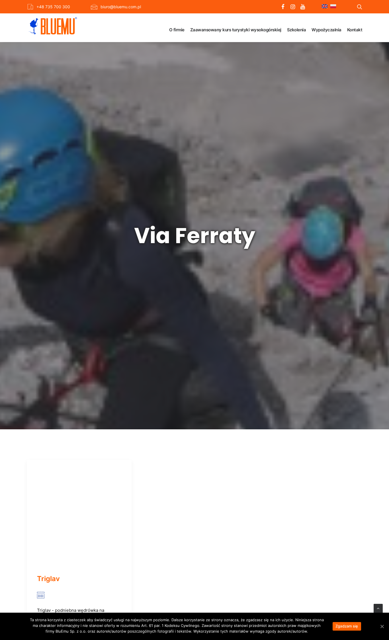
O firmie (177, 29)
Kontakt (355, 29)
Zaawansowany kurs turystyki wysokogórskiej (235, 29)
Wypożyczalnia (326, 29)
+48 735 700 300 (53, 6)
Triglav (48, 579)
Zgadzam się (346, 626)
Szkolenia (296, 29)
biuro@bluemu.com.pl (121, 6)
